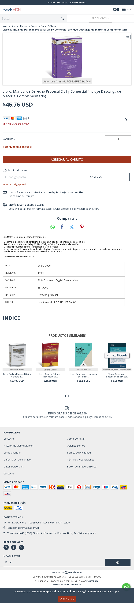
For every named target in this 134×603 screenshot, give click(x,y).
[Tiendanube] (67, 573)
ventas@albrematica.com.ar (23, 527)
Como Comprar (76, 438)
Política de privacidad (79, 452)
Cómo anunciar (12, 452)
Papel (44, 26)
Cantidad (9, 138)
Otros (52, 26)
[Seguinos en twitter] (21, 547)
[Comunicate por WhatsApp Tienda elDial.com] (126, 587)
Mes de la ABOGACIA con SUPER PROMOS (67, 2)
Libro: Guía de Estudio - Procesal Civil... (50, 375)
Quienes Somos (76, 445)
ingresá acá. (92, 581)
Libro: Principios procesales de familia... (83, 375)
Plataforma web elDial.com (18, 445)
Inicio (6, 26)
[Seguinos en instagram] (6, 547)
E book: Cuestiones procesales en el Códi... (117, 375)
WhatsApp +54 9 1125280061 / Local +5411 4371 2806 (39, 522)
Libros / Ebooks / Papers (25, 26)
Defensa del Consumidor (17, 459)
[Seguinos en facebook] (13, 547)
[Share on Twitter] (71, 227)
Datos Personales (13, 466)
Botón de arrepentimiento (81, 466)
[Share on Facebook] (62, 227)
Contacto (8, 438)
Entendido (67, 598)
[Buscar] (62, 18)
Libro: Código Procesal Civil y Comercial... (17, 375)
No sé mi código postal (14, 184)
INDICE (11, 318)
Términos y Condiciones (80, 459)
